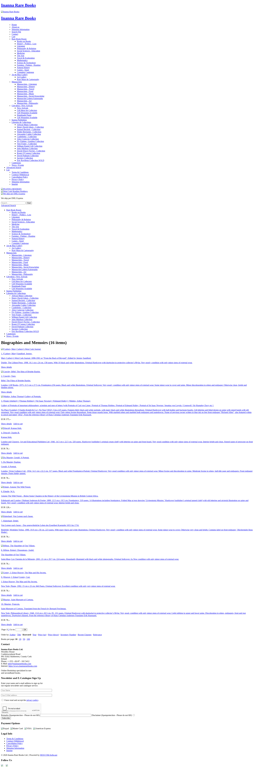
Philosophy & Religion (26, 48)
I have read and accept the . (21, 700)
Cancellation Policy (20, 177)
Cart (13, 36)
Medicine (21, 53)
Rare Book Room (19, 39)
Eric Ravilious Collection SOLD (30, 160)
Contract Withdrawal (20, 175)
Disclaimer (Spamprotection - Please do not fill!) (112, 715)
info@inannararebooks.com (19, 664)
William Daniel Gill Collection (29, 146)
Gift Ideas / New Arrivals (22, 105)
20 (20, 639)
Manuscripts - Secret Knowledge (30, 96)
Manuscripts (17, 82)
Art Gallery (21, 77)
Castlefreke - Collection (27, 136)
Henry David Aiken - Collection (30, 127)
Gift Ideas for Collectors (27, 110)
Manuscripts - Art (24, 101)
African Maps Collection (27, 125)
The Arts (20, 55)
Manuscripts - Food (25, 91)
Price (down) (53, 635)
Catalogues (16, 163)
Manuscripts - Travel (25, 89)
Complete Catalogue (25, 72)
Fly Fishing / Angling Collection (30, 141)
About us (15, 27)
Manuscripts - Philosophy (27, 103)
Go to (12, 629)
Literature (21, 46)
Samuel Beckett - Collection (28, 129)
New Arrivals (22, 108)
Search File (16, 32)
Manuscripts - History (26, 86)
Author (12, 635)
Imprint (15, 184)
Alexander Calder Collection (29, 134)
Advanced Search (13, 167)
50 (24, 639)
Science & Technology (26, 63)
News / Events (18, 165)
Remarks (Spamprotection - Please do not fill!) (20, 715)
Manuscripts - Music (25, 94)
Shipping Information (21, 29)
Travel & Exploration (26, 58)
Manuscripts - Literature (27, 84)
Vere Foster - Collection (27, 144)
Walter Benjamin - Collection (29, 132)
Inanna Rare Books (18, 5)
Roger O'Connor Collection (28, 153)
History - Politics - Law (27, 44)
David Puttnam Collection (28, 155)
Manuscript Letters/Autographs (30, 98)
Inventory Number (68, 635)
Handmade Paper (24, 115)
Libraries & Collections (21, 122)
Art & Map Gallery (20, 75)
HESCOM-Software (48, 755)
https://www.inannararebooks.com (22, 666)
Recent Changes (84, 635)
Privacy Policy (18, 179)
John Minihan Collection (27, 148)
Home (14, 25)
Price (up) (42, 635)
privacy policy (32, 700)
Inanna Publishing (19, 120)
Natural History (23, 67)
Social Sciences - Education (28, 51)
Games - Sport (23, 70)
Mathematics (22, 60)
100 (28, 639)
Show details (6, 367)
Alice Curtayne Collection (28, 139)
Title (19, 635)
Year (34, 635)
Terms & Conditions (20, 172)
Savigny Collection (25, 158)
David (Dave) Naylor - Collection (31, 151)
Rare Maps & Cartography (28, 79)
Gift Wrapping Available (27, 113)
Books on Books (24, 41)
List (8, 170)
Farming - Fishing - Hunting (28, 65)
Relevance (97, 635)
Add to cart (18, 424)
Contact (15, 34)
